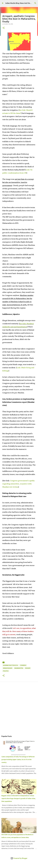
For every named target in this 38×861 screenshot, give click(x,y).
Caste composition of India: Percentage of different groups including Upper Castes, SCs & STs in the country (18, 759)
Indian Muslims (7, 668)
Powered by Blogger (20, 858)
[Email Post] (3, 663)
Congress (23, 665)
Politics (5, 671)
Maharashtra (18, 668)
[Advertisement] (19, 710)
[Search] (35, 3)
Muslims (27, 668)
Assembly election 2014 (10, 665)
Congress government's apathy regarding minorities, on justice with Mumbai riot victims (18, 484)
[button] (3, 28)
